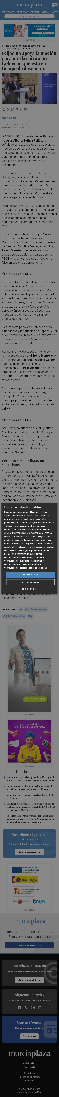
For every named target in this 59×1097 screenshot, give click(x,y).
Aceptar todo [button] (30, 574)
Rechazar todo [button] (30, 582)
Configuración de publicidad (16, 561)
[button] (29, 589)
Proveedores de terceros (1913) (27, 536)
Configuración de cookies (15, 568)
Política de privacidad (37, 568)
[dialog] (29, 548)
